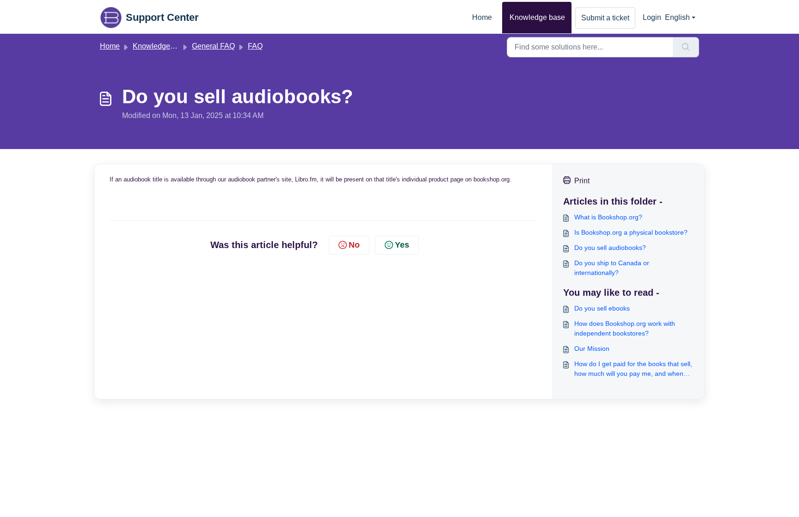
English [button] (677, 17)
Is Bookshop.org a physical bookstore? (631, 232)
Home (482, 17)
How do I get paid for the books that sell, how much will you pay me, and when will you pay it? (633, 369)
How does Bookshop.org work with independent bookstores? (624, 328)
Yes (402, 244)
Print (582, 181)
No (354, 244)
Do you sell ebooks (602, 308)
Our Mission (591, 348)
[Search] (686, 47)
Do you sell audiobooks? (610, 247)
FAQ (255, 46)
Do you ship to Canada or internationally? (611, 267)
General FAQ (213, 46)
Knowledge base (537, 17)
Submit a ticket (605, 18)
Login (652, 17)
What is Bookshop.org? (608, 217)
